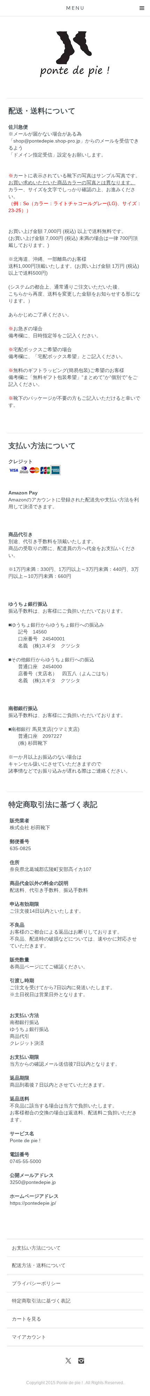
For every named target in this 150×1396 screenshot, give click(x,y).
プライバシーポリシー (36, 1283)
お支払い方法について (36, 1248)
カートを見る (26, 1319)
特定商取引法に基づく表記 (41, 1301)
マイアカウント (29, 1337)
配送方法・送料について (39, 1265)
